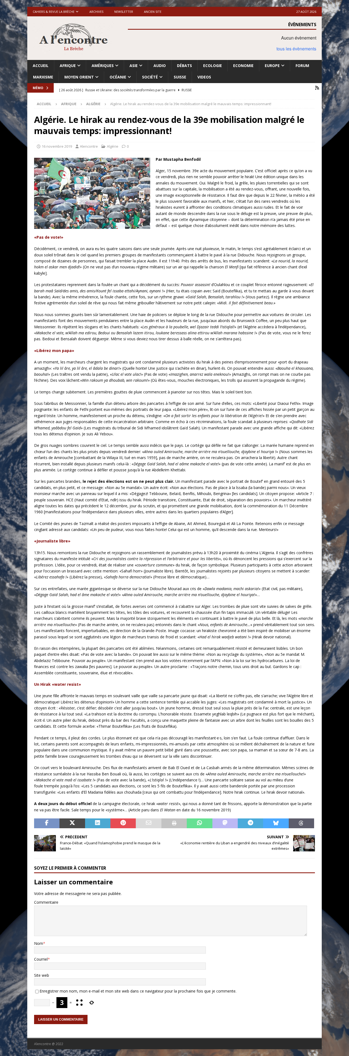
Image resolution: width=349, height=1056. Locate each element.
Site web (41, 975)
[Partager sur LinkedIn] (97, 823)
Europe (272, 65)
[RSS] (317, 88)
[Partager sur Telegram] (250, 823)
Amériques (103, 65)
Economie (243, 65)
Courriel (41, 959)
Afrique (68, 65)
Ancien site (152, 12)
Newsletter (123, 12)
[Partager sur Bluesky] (275, 823)
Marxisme (43, 77)
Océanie (118, 77)
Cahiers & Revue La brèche (53, 12)
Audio (160, 65)
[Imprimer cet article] (174, 823)
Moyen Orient (79, 77)
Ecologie (212, 65)
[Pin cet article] (123, 823)
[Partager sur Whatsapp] (199, 823)
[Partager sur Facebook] (46, 823)
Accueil (41, 65)
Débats (184, 65)
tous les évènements (296, 48)
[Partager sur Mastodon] (225, 823)
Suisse (180, 77)
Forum (302, 65)
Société (150, 77)
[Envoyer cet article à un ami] (148, 823)
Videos (204, 77)
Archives (96, 12)
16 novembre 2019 (57, 146)
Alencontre (89, 146)
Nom (38, 943)
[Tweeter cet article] (72, 823)
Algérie (112, 146)
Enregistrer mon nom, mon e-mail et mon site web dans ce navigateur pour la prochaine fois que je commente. (138, 991)
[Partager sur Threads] (301, 823)
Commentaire (46, 902)
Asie (134, 65)
